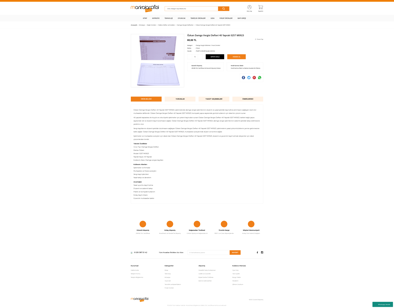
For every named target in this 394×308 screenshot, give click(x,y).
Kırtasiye (167, 277)
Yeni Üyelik (236, 273)
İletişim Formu (135, 273)
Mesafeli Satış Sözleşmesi (207, 270)
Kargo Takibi (236, 277)
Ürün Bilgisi (146, 99)
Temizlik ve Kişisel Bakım (173, 284)
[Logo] (145, 9)
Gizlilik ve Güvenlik (205, 273)
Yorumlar (180, 99)
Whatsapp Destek (384, 304)
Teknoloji (168, 273)
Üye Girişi (235, 270)
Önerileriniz (247, 99)
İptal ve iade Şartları (205, 281)
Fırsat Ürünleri (215, 45)
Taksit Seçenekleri (214, 99)
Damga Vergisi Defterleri (203, 45)
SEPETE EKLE (215, 57)
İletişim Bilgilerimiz (137, 277)
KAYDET (235, 252)
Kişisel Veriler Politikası (206, 277)
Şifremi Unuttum (237, 284)
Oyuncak (168, 281)
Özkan (198, 48)
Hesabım (235, 281)
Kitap (166, 270)
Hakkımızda (135, 270)
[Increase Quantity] (200, 56)
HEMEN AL (236, 57)
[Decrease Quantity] (189, 56)
